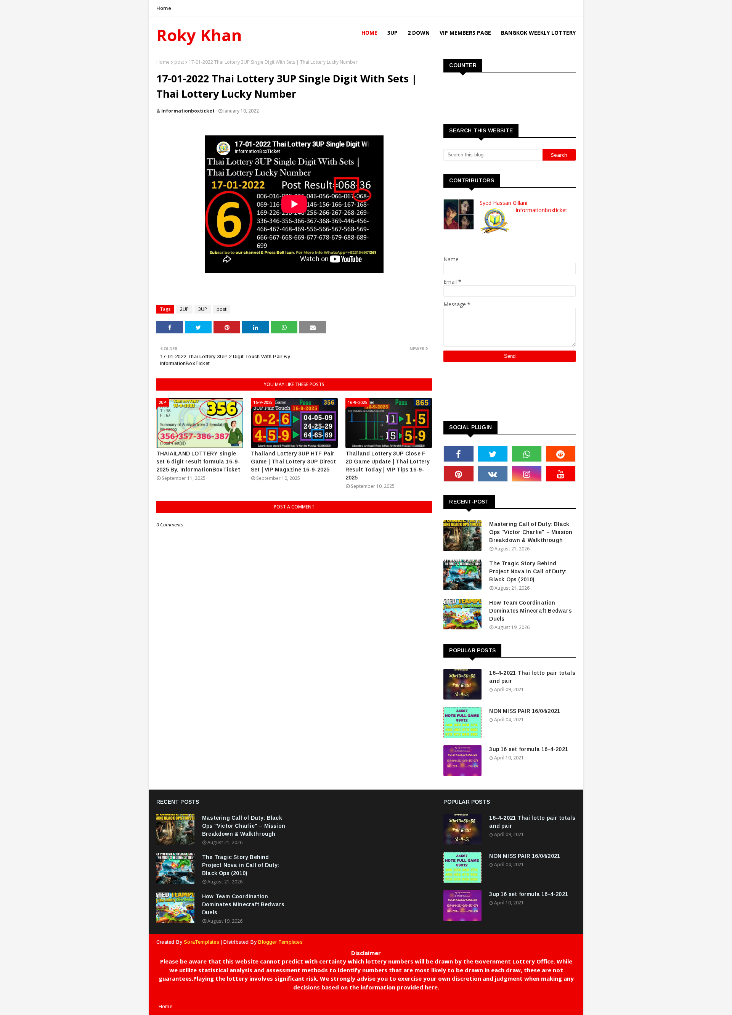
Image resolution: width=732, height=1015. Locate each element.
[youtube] (561, 474)
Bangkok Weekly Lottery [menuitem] (538, 32)
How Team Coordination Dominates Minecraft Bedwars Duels (530, 611)
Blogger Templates (280, 942)
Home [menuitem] (369, 32)
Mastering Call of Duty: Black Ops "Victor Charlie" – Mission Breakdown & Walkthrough (530, 532)
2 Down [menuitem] (419, 32)
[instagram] (527, 474)
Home (163, 8)
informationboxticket (188, 111)
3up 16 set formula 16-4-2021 (528, 749)
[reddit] (561, 454)
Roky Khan (199, 35)
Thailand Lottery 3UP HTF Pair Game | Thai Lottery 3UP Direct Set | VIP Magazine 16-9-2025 (293, 461)
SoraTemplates (201, 942)
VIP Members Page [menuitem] (465, 32)
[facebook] (458, 454)
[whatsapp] (527, 454)
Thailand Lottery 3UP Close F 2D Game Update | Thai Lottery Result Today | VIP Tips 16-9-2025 (387, 465)
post (179, 62)
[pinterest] (458, 474)
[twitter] (493, 454)
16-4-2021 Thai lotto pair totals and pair (532, 677)
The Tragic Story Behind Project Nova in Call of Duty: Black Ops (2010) (528, 571)
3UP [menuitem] (392, 32)
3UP (202, 309)
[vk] (493, 474)
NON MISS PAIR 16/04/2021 (524, 711)
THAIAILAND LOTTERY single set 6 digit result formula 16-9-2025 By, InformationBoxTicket (198, 461)
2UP (184, 309)
